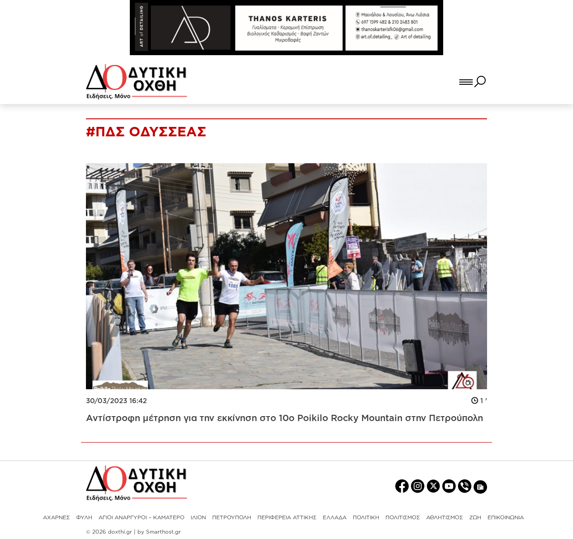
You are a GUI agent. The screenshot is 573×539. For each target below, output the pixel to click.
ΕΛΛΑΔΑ (334, 517)
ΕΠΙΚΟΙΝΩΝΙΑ (505, 517)
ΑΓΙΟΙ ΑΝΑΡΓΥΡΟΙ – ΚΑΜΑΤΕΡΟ (141, 517)
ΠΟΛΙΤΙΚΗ (366, 517)
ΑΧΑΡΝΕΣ (56, 517)
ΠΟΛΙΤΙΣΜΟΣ (402, 517)
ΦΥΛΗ (84, 517)
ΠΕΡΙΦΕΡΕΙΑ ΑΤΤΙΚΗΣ (286, 517)
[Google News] (480, 486)
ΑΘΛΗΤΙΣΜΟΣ (444, 517)
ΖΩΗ (475, 517)
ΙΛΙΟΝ (198, 517)
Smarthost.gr (163, 532)
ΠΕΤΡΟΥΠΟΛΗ (231, 517)
